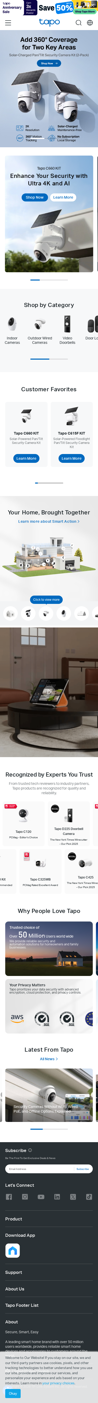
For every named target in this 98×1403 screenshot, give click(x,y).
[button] (49, 692)
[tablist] (49, 331)
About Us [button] (14, 1289)
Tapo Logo (49, 23)
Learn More (63, 197)
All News (47, 1059)
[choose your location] (90, 23)
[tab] (12, 329)
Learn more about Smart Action (47, 521)
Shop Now (35, 197)
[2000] (49, 1095)
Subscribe (83, 1168)
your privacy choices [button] (58, 1383)
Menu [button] (8, 22)
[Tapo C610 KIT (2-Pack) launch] (49, 88)
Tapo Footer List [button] (21, 1305)
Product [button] (13, 1218)
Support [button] (13, 1272)
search (79, 22)
